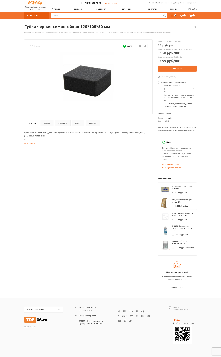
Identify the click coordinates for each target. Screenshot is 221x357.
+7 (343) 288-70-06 (92, 3)
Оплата (78, 123)
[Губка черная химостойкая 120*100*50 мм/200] (88, 80)
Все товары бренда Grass (171, 168)
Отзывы (47, 123)
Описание (31, 123)
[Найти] (164, 15)
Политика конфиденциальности (181, 308)
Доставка (93, 123)
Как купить (62, 123)
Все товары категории (170, 164)
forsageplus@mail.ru (88, 315)
